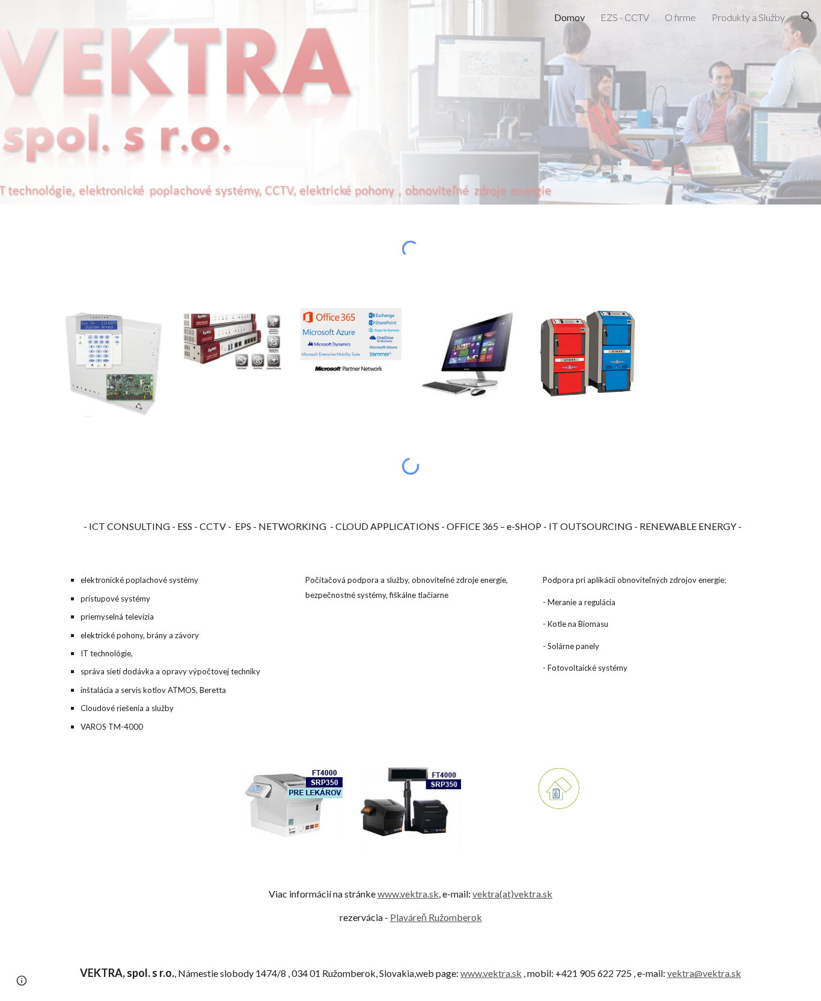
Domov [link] (569, 17)
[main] (410, 527)
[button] (806, 16)
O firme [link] (680, 17)
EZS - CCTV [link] (624, 17)
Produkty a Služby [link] (748, 17)
